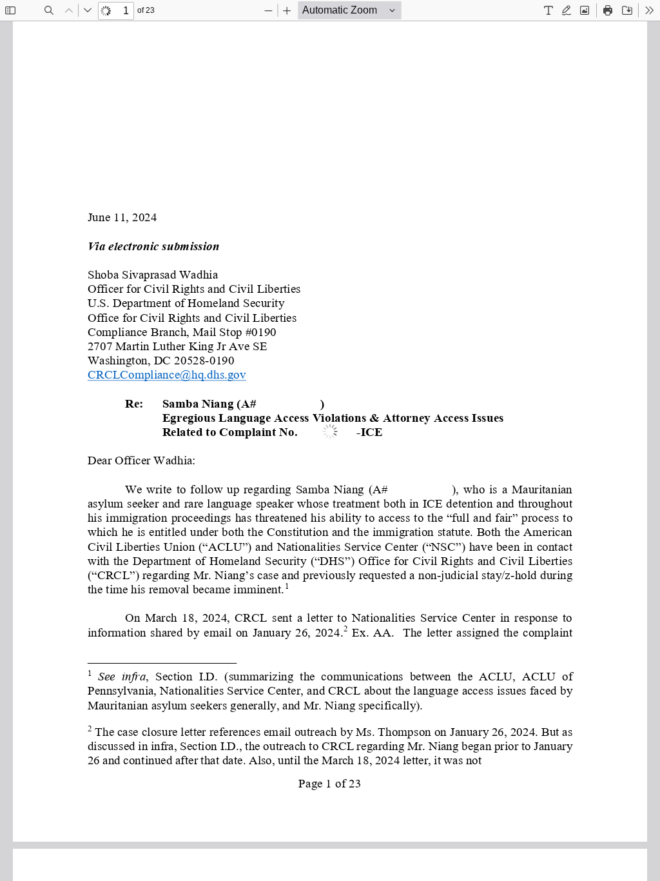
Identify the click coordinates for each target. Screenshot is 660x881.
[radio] (548, 10)
